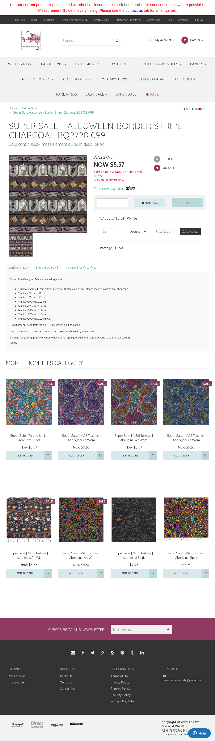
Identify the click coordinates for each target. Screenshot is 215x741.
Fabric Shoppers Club (74, 19)
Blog (34, 19)
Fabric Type (52, 64)
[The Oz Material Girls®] (31, 40)
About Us (49, 19)
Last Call (95, 94)
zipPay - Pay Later (123, 701)
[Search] (117, 40)
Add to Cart (25, 455)
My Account (163, 40)
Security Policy (121, 695)
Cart (194, 40)
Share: (187, 108)
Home (13, 108)
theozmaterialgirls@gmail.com (182, 680)
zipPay (199, 19)
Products (19, 19)
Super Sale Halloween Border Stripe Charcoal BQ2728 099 (53, 112)
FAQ (169, 19)
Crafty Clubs (101, 19)
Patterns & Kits (36, 79)
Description (19, 267)
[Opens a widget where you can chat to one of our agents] (199, 733)
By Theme (120, 64)
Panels (197, 64)
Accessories (75, 79)
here (128, 5)
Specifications (47, 267)
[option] (48, 194)
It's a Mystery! (113, 79)
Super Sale (126, 94)
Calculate (192, 231)
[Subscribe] (167, 629)
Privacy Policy (120, 682)
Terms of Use (120, 676)
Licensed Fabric (151, 79)
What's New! (20, 64)
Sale (154, 94)
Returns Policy (120, 688)
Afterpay (183, 19)
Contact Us (153, 19)
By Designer (87, 64)
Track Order (17, 682)
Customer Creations (128, 19)
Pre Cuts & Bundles (160, 64)
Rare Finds (66, 94)
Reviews (73, 267)
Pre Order (185, 79)
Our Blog (66, 682)
